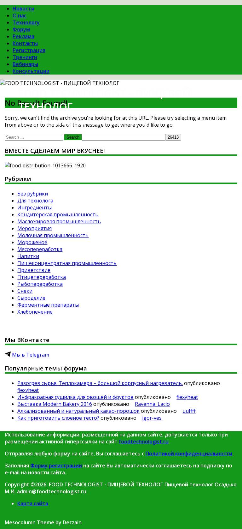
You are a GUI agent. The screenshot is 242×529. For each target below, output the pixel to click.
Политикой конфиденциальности (189, 453)
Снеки (24, 290)
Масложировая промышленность (59, 221)
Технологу (26, 22)
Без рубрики (32, 193)
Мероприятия (34, 228)
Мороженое (32, 242)
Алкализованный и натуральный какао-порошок (78, 410)
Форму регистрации (56, 465)
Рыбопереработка (40, 283)
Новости (23, 8)
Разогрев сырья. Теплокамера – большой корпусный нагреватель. (100, 383)
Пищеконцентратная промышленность (67, 263)
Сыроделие (31, 297)
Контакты (25, 43)
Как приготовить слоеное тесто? (58, 417)
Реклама (23, 36)
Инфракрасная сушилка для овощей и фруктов (75, 397)
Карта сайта (32, 503)
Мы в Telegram (30, 354)
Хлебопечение (35, 311)
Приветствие (33, 270)
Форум (21, 29)
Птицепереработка (41, 277)
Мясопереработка (39, 249)
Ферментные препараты (48, 304)
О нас (19, 15)
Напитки (28, 256)
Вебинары (25, 64)
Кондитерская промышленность (57, 214)
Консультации (31, 71)
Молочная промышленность (53, 235)
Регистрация (29, 50)
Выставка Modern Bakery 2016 (54, 403)
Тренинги (25, 57)
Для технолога (35, 200)
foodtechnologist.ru (144, 441)
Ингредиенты (34, 207)
